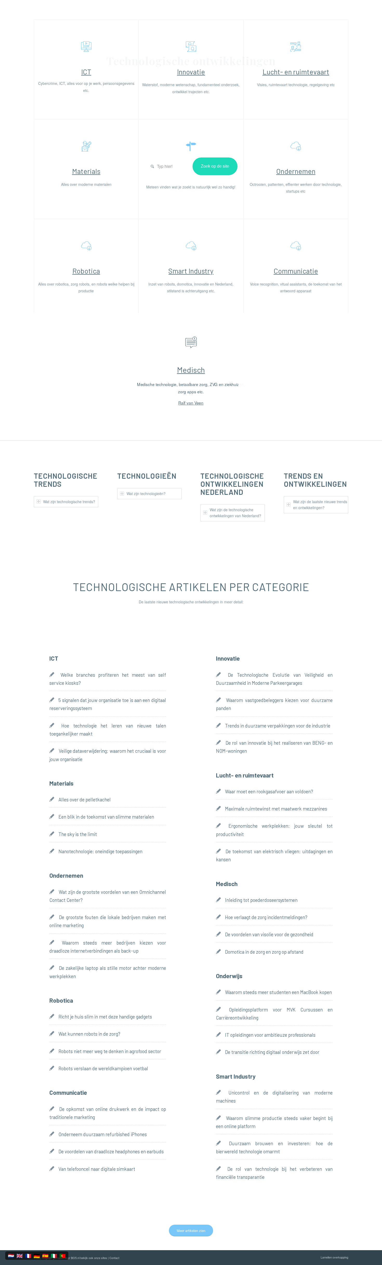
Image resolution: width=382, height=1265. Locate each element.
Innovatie (191, 71)
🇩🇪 (37, 1255)
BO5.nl (75, 1258)
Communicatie (296, 271)
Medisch (191, 369)
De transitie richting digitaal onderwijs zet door (272, 1052)
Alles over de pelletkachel (84, 799)
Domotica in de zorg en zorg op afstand (264, 952)
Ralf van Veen (191, 403)
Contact (114, 1258)
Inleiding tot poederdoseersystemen (261, 900)
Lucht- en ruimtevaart (295, 71)
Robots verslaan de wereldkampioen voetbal (103, 1068)
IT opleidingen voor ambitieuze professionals (270, 1035)
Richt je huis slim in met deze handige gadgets (105, 1017)
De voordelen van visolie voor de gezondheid (269, 934)
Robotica (86, 271)
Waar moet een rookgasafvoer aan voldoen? (269, 791)
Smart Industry (190, 271)
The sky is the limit (77, 834)
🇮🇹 (54, 1255)
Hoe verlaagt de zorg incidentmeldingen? (266, 917)
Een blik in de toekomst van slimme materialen (106, 817)
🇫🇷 (28, 1255)
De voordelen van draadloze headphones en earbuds (111, 1151)
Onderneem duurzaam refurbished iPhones (102, 1134)
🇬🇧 (19, 1255)
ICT (86, 71)
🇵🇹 (62, 1255)
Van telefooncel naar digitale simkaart (96, 1169)
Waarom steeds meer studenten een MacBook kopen (278, 992)
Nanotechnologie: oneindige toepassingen (100, 851)
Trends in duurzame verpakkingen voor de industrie (277, 726)
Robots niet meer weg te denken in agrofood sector (109, 1051)
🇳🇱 (11, 1255)
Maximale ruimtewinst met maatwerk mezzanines (276, 809)
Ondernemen (295, 171)
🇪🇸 (45, 1255)
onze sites (100, 1258)
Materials (86, 171)
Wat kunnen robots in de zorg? (89, 1034)
